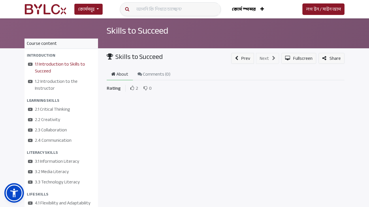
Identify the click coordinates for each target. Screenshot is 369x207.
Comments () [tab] (156, 74)
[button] (262, 9)
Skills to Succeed (137, 30)
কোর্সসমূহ (86, 9)
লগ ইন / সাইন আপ (323, 9)
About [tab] (122, 74)
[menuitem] (243, 9)
